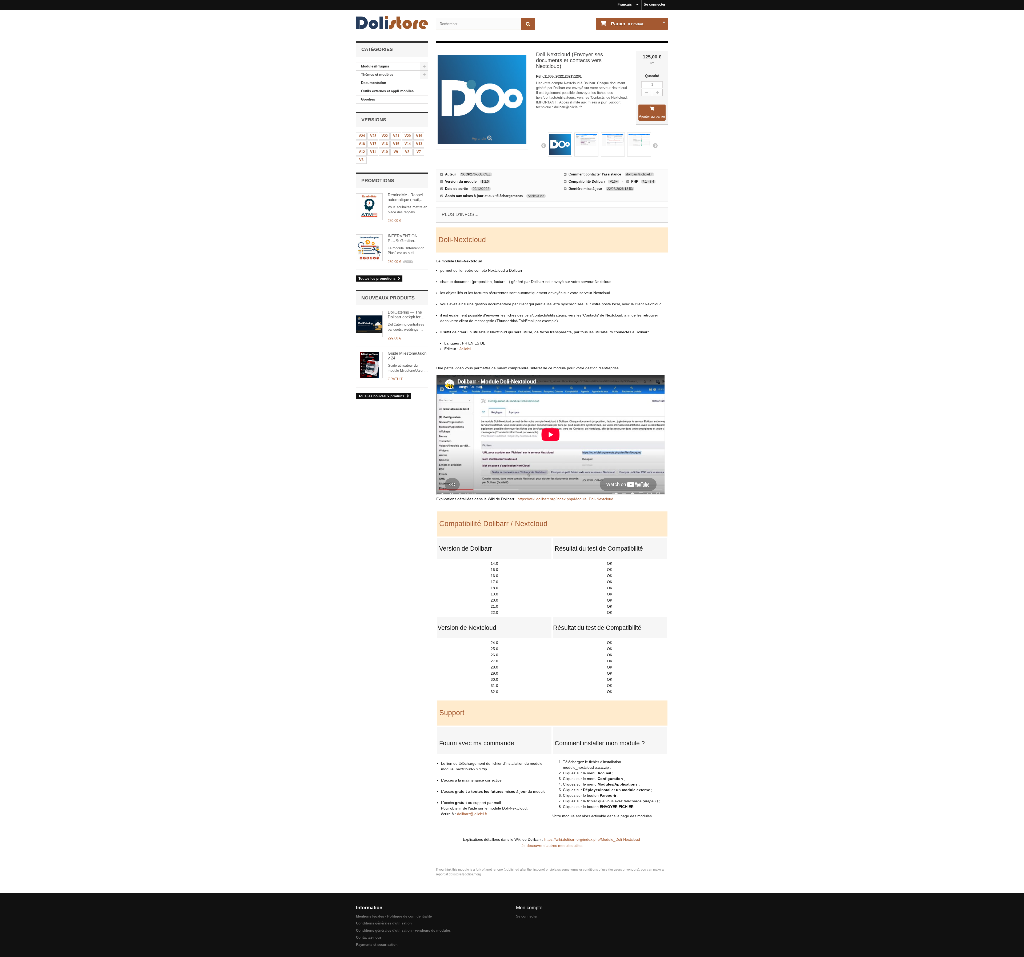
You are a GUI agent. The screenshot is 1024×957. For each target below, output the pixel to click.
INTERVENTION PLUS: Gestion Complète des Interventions (403, 238)
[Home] (392, 22)
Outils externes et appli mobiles (387, 91)
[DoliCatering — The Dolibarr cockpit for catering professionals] (369, 324)
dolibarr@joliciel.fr (472, 814)
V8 (407, 152)
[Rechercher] (528, 24)
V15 (396, 144)
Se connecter (654, 4)
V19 (419, 136)
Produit (627, 23)
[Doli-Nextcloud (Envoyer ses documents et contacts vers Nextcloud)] (560, 144)
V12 (362, 152)
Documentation (373, 83)
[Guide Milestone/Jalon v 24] (369, 365)
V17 (373, 144)
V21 (396, 136)
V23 (373, 136)
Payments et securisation (377, 945)
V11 (373, 152)
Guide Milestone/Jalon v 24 (407, 355)
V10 (385, 152)
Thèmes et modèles (377, 75)
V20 (408, 136)
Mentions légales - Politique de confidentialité (394, 916)
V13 (419, 144)
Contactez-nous (369, 937)
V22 (385, 136)
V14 (408, 144)
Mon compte (529, 907)
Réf (539, 76)
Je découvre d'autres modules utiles (552, 845)
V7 (419, 152)
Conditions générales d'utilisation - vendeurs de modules (403, 930)
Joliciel (465, 349)
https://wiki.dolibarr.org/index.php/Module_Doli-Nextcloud (565, 499)
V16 (385, 144)
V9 (396, 152)
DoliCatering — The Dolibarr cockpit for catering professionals (407, 314)
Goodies (368, 99)
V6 (361, 160)
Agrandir (479, 139)
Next (655, 145)
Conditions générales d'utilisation (384, 923)
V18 (362, 144)
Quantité (652, 76)
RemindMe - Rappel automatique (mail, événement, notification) (405, 197)
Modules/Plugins (375, 66)
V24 (362, 136)
